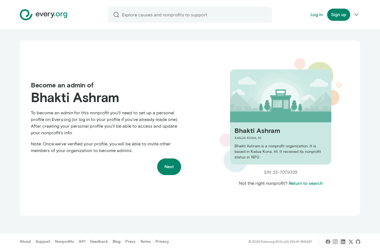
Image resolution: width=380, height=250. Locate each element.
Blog (116, 241)
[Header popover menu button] (356, 15)
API (82, 241)
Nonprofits (64, 241)
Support (43, 241)
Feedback (99, 241)
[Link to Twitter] (351, 241)
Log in (316, 14)
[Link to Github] (358, 241)
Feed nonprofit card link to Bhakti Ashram (272, 116)
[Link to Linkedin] (343, 241)
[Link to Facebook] (328, 241)
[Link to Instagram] (335, 241)
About (25, 241)
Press (130, 241)
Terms (145, 241)
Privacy (162, 241)
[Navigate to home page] (43, 14)
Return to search (306, 183)
